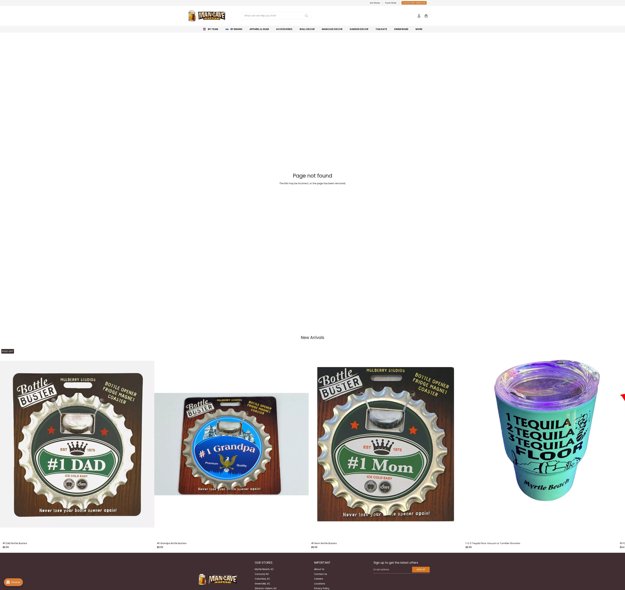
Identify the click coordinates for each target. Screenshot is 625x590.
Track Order (390, 2)
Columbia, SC (262, 578)
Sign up (421, 569)
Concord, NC (262, 574)
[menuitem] (419, 29)
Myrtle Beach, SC (264, 569)
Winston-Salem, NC (266, 588)
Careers (318, 578)
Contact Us (320, 574)
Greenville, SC (262, 583)
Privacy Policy (321, 588)
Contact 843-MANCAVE (414, 2)
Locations (319, 583)
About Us (319, 569)
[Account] (419, 15)
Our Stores (375, 2)
